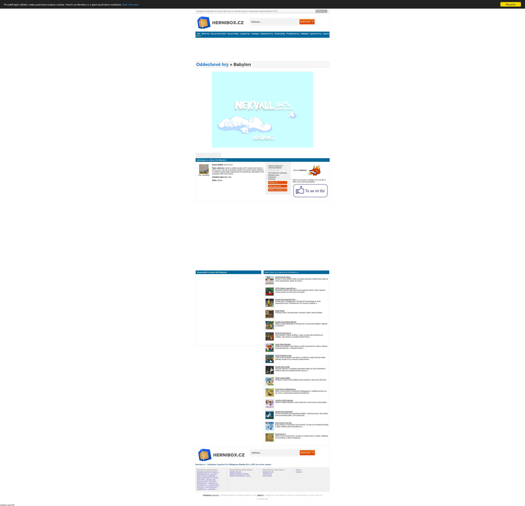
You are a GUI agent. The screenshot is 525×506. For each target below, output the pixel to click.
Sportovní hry (316, 34)
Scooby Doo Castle (282, 367)
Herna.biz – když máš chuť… (207, 487)
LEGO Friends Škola (282, 277)
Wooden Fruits (268, 472)
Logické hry (245, 34)
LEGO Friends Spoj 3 (283, 333)
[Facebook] (314, 176)
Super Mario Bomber (283, 344)
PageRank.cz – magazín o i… (208, 483)
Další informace (130, 4)
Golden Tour (267, 474)
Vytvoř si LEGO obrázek (284, 400)
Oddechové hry (266, 34)
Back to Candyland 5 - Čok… (240, 476)
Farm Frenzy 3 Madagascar (285, 389)
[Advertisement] (262, 49)
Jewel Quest (279, 311)
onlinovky (211, 495)
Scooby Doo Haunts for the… (286, 299)
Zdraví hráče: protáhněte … (207, 476)
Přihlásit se (273, 182)
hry (260, 495)
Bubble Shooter (235, 472)
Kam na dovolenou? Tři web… (208, 478)
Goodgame (200, 11)
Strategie (255, 34)
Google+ (299, 472)
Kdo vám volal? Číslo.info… (207, 481)
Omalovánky (253, 11)
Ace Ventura (267, 476)
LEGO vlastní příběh (282, 378)
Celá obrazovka (275, 186)
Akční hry (206, 34)
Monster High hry (241, 11)
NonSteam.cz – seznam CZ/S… (208, 485)
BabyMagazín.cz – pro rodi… (207, 474)
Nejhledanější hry (266, 11)
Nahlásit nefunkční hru (278, 190)
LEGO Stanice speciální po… (286, 288)
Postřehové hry (292, 34)
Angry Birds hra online (214, 11)
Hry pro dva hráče (218, 34)
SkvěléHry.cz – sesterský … (207, 489)
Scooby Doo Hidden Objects (285, 322)
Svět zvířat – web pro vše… (207, 479)
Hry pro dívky (233, 34)
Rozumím (511, 4)
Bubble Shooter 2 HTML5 (239, 474)
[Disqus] (228, 309)
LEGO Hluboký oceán (283, 356)
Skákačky (305, 34)
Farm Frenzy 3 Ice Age (283, 423)
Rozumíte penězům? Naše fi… (208, 472)
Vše (198, 34)
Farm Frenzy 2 (280, 434)
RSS (275, 11)
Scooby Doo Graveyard (284, 412)
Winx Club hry (229, 11)
